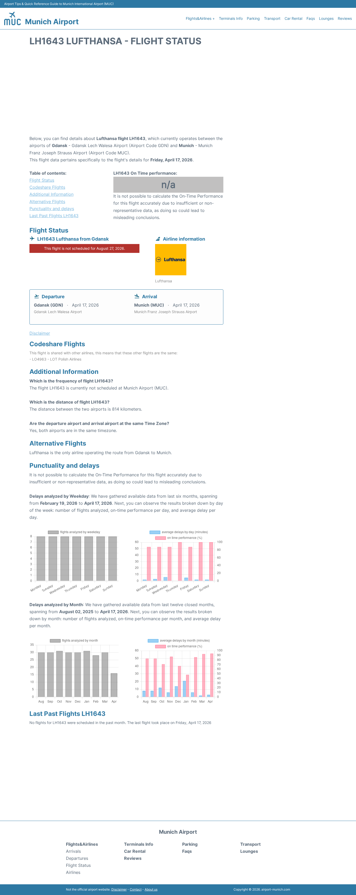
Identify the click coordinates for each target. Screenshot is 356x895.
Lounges (326, 18)
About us (151, 889)
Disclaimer (119, 889)
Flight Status (41, 180)
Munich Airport (52, 21)
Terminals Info (231, 18)
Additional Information (51, 194)
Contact (136, 889)
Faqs (310, 18)
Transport (272, 18)
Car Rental (293, 18)
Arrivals (73, 851)
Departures (77, 858)
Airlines (73, 872)
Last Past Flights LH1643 (53, 215)
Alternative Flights (47, 201)
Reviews (345, 18)
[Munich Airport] (12, 18)
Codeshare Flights (47, 187)
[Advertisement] (178, 93)
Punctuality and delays (51, 208)
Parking (253, 18)
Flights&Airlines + (200, 18)
